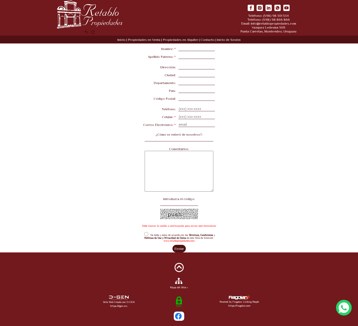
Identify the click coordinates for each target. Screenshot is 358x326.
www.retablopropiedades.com (179, 240)
